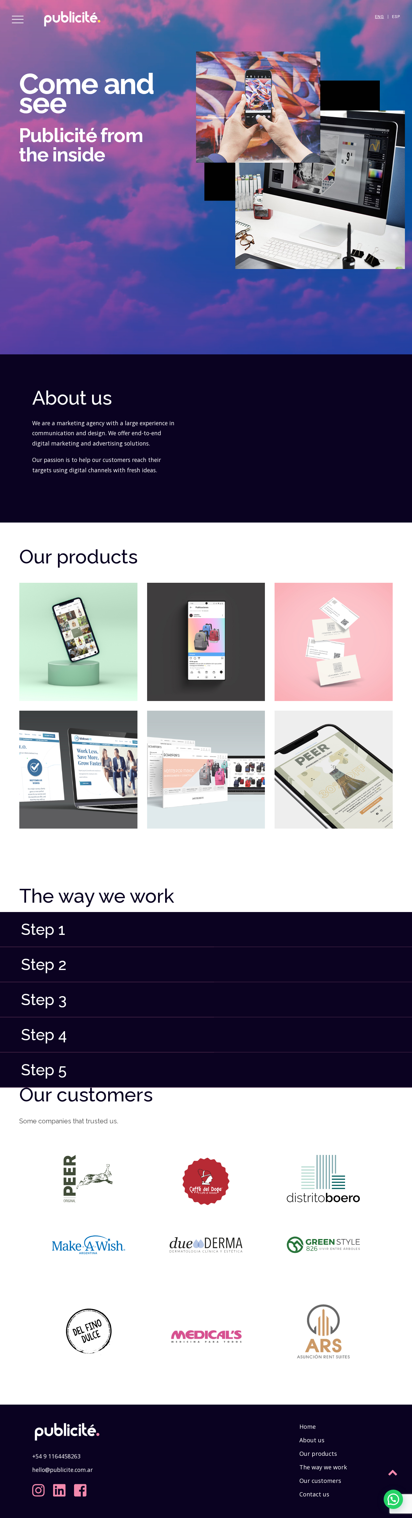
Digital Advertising (206, 637)
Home (307, 1426)
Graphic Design (334, 637)
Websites (78, 765)
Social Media (78, 637)
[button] (393, 1499)
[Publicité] (72, 29)
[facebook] (81, 1488)
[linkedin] (61, 1488)
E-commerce (206, 765)
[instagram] (40, 1488)
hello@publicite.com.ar (62, 1470)
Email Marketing (333, 765)
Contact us (314, 1494)
